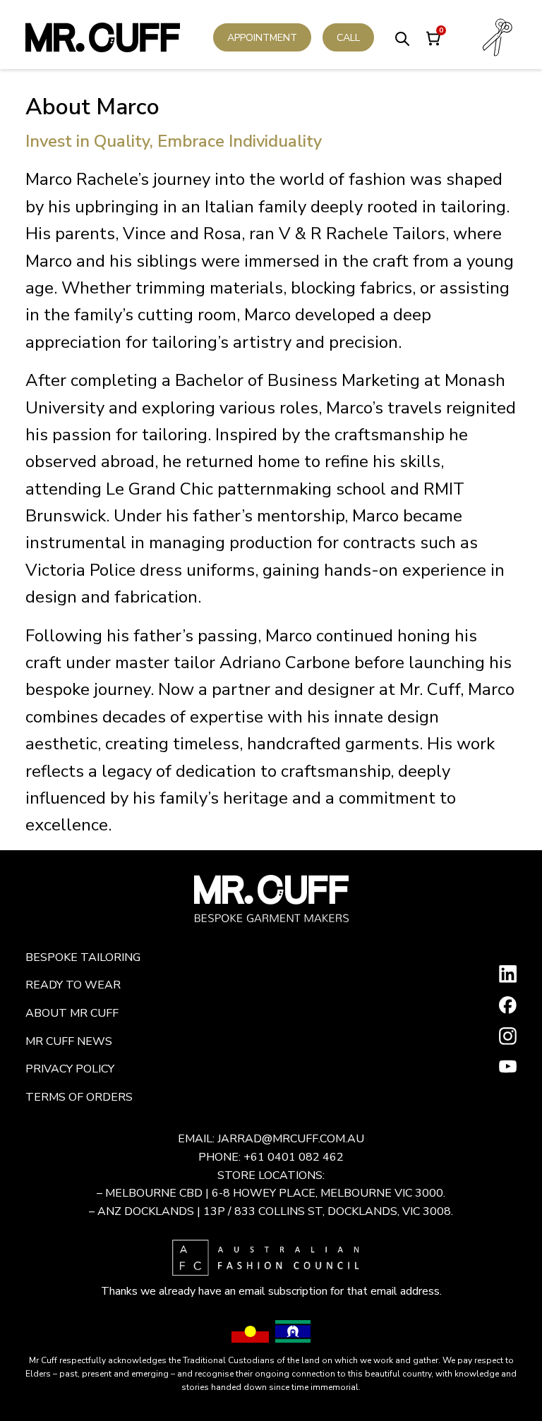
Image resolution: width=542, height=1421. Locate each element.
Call (348, 37)
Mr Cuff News (68, 1041)
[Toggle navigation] (497, 37)
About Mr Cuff (72, 1013)
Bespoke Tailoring (82, 957)
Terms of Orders (79, 1097)
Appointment (262, 37)
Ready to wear (73, 985)
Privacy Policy (69, 1069)
